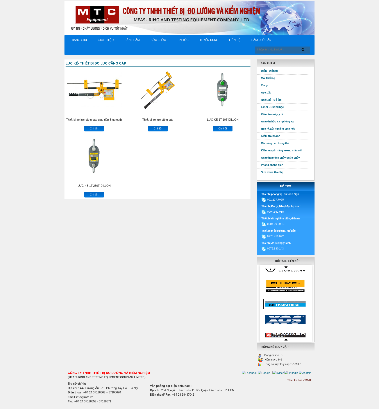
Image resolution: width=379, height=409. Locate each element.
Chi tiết (94, 128)
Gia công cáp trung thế (275, 143)
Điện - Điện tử (269, 70)
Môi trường (268, 78)
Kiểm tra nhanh (270, 136)
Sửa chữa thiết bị (271, 172)
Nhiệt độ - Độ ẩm (271, 99)
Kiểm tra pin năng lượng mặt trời (281, 150)
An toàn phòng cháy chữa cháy (280, 157)
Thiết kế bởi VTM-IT (299, 380)
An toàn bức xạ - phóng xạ (277, 121)
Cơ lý (264, 85)
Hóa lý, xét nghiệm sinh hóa (278, 128)
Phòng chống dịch (272, 165)
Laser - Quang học (272, 107)
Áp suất (266, 92)
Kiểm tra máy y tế (272, 114)
